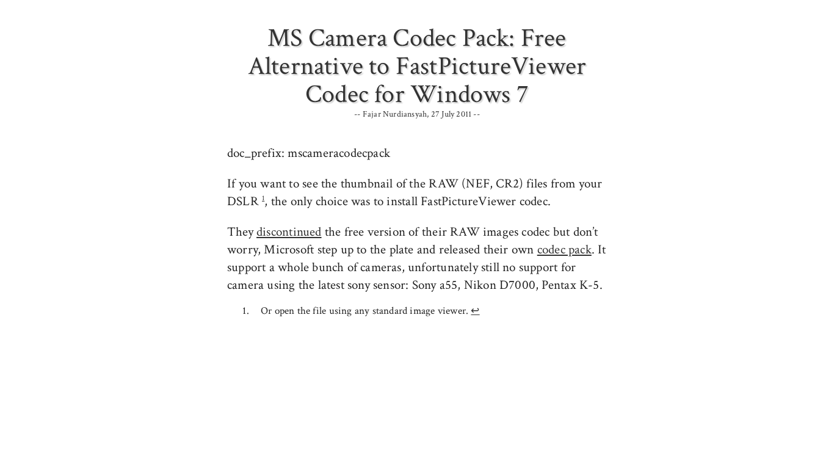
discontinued (289, 232)
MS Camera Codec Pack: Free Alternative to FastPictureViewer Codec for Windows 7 (417, 66)
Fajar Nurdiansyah (395, 114)
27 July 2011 (451, 114)
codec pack (564, 249)
